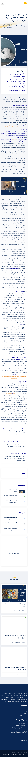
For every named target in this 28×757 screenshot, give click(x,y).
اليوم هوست (3, 752)
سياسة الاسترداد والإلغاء (22, 754)
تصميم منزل (14, 139)
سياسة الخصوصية (5, 754)
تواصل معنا (25, 711)
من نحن (25, 709)
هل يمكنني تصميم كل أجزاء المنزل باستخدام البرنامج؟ (14, 87)
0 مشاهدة (23, 610)
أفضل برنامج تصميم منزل (18, 76)
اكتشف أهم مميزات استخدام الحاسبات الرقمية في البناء (15, 668)
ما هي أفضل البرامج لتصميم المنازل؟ (15, 90)
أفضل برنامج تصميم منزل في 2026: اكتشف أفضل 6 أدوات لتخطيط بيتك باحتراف (6, 26)
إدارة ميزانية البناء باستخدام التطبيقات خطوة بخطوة (14, 605)
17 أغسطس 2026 (17, 610)
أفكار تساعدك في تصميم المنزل (17, 79)
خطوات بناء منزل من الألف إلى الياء (12, 126)
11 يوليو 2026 (17, 674)
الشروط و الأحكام (14, 754)
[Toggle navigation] (2, 3)
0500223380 (22, 723)
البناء (16, 26)
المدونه (25, 713)
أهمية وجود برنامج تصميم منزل (17, 74)
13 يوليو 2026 (17, 642)
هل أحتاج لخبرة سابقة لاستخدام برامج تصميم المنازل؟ (14, 82)
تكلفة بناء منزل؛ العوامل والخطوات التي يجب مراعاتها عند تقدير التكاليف (14, 377)
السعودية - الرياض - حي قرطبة (18, 728)
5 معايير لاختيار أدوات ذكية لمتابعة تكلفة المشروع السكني (15, 637)
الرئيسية (25, 26)
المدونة (20, 26)
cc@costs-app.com (20, 725)
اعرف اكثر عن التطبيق (22, 715)
